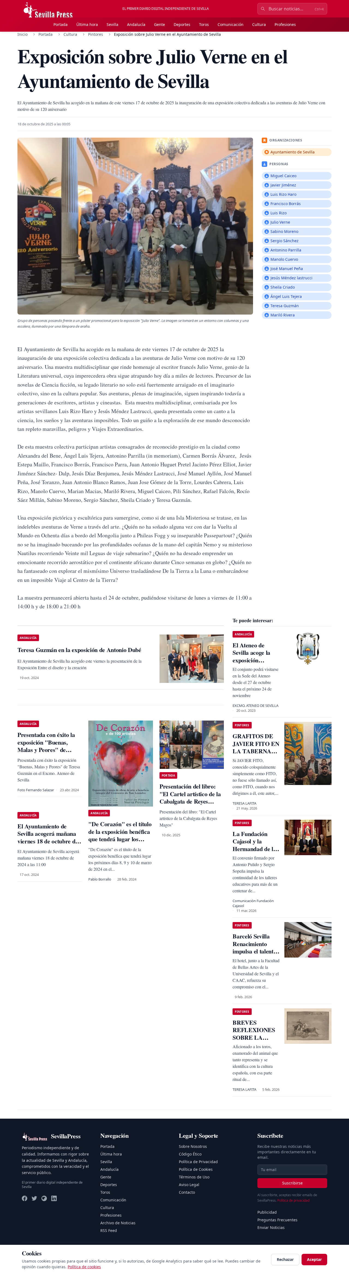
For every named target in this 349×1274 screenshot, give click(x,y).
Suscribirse (292, 1183)
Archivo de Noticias (118, 1222)
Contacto (187, 1192)
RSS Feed (108, 1230)
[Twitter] (34, 1198)
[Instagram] (44, 1198)
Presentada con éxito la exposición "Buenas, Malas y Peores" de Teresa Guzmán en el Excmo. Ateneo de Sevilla (48, 749)
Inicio (22, 34)
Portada (60, 24)
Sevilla (112, 24)
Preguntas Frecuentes (277, 1219)
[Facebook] (24, 1198)
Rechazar (285, 1259)
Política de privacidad (293, 1200)
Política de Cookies (196, 1169)
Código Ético (190, 1154)
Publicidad (267, 1212)
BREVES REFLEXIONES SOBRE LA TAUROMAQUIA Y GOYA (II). (255, 1037)
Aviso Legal (189, 1184)
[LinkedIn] (54, 1198)
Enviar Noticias (271, 1227)
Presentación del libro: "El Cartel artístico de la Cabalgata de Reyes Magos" (190, 797)
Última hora (87, 24)
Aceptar (314, 1259)
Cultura (259, 24)
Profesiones (285, 24)
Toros (204, 24)
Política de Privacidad (198, 1161)
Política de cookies (84, 1266)
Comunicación (230, 24)
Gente (159, 24)
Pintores (95, 34)
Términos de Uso (194, 1177)
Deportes (182, 24)
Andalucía (136, 24)
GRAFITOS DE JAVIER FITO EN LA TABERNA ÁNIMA (256, 747)
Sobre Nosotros (193, 1146)
